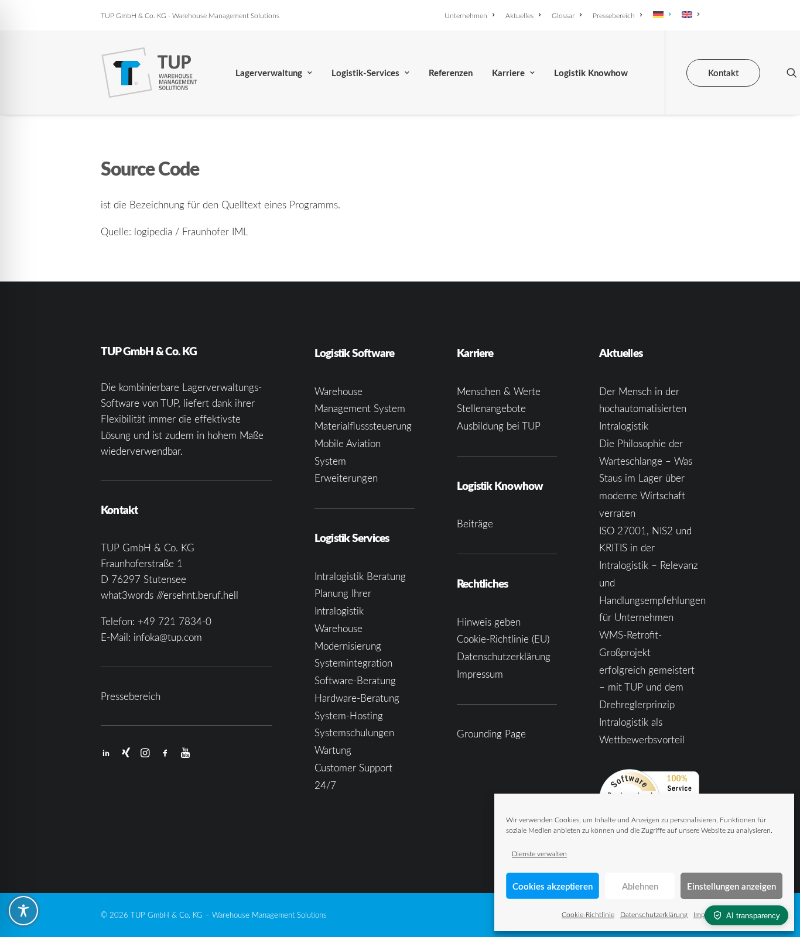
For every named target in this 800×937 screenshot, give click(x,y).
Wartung (332, 750)
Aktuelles (519, 15)
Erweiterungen (346, 478)
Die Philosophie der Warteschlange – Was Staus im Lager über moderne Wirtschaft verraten (645, 478)
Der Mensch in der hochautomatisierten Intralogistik (642, 409)
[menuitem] (471, 15)
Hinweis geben (489, 622)
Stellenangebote (491, 408)
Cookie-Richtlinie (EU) (503, 639)
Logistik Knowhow (591, 73)
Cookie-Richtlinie (588, 914)
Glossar (563, 15)
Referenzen (451, 73)
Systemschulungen (354, 732)
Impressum (480, 674)
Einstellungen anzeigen (731, 886)
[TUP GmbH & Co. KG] (150, 72)
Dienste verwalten (539, 853)
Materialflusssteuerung (363, 426)
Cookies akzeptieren (552, 886)
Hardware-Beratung (356, 698)
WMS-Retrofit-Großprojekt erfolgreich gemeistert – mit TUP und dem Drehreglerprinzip (647, 669)
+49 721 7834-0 (174, 621)
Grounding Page (491, 733)
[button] (792, 72)
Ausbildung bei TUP (499, 426)
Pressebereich (614, 15)
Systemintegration (353, 663)
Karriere (508, 73)
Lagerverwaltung (268, 73)
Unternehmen (466, 15)
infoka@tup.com (168, 637)
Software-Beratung (355, 680)
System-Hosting (348, 715)
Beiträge (475, 523)
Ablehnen (640, 886)
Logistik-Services (365, 73)
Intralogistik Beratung (360, 576)
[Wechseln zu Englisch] (688, 15)
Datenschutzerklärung (654, 914)
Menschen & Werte (499, 391)
